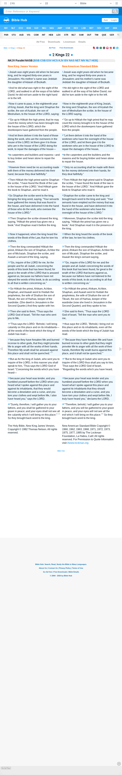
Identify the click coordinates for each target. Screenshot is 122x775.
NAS (72, 60)
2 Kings (12, 48)
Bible (5, 48)
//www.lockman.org (77, 443)
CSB (43, 60)
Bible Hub (61, 451)
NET (77, 60)
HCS (55, 60)
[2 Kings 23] (118, 356)
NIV (83, 60)
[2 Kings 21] (4, 356)
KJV (61, 60)
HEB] (95, 60)
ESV (49, 60)
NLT (88, 60)
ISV (66, 60)
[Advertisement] (61, 514)
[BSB (36, 60)
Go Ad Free (6, 768)
